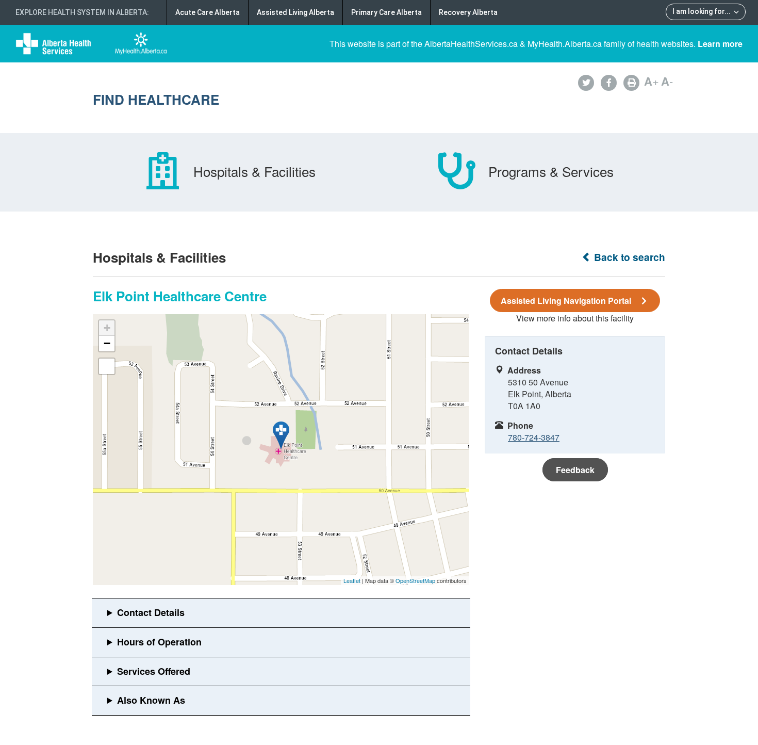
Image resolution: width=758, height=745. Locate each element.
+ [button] (107, 327)
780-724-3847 (533, 437)
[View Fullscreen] (106, 366)
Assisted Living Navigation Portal (566, 300)
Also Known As (151, 700)
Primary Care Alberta (386, 12)
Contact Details (151, 612)
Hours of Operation (159, 642)
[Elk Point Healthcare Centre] (281, 435)
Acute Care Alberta (207, 12)
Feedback (575, 470)
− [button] (107, 343)
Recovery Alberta (468, 12)
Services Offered (153, 671)
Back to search (628, 257)
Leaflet (351, 580)
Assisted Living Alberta (295, 12)
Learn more (720, 44)
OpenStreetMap (415, 580)
